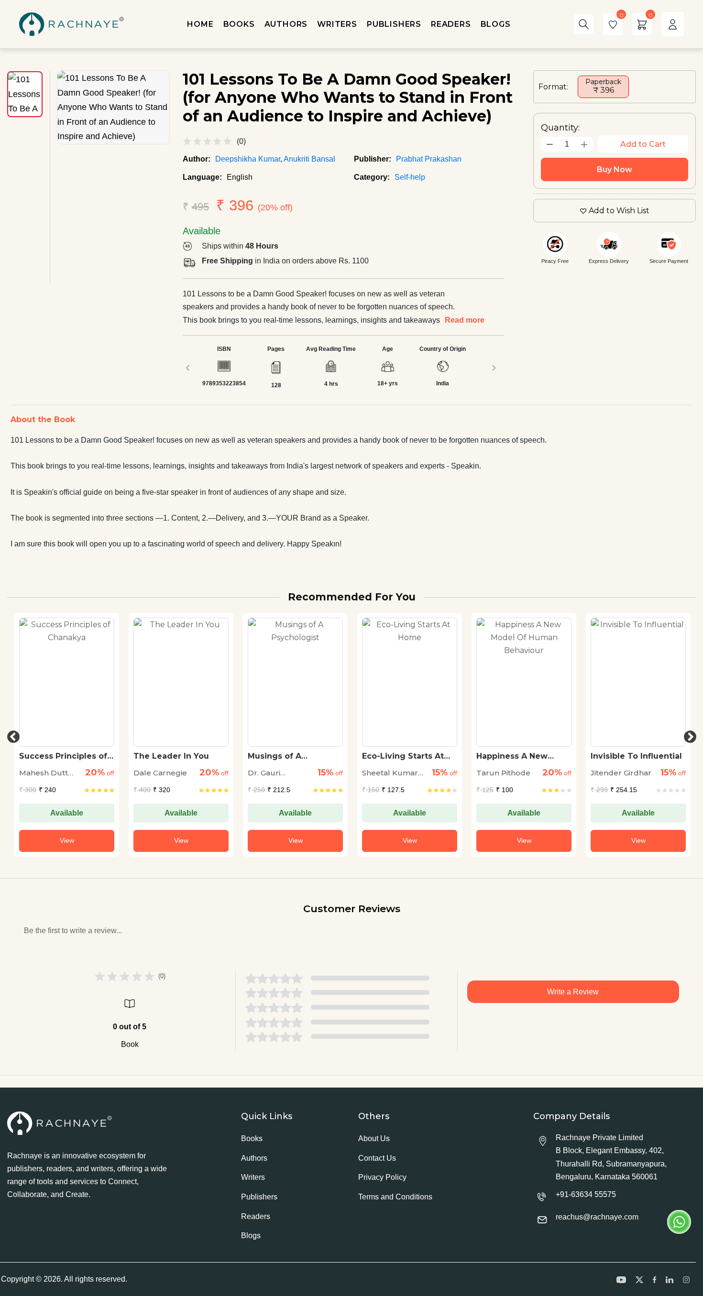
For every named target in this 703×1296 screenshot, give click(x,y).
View (67, 840)
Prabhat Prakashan (428, 159)
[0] (613, 24)
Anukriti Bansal (309, 159)
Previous (11, 735)
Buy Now (614, 169)
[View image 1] (25, 94)
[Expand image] (113, 107)
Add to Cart (643, 144)
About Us (374, 1138)
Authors (254, 1158)
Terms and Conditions (395, 1197)
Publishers (259, 1197)
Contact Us (377, 1158)
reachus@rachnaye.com (597, 1217)
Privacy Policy (382, 1177)
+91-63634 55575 (586, 1194)
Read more (464, 320)
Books (252, 1138)
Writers (253, 1177)
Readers (255, 1216)
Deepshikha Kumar (247, 159)
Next (687, 735)
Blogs (251, 1235)
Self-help (410, 177)
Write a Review (573, 992)
